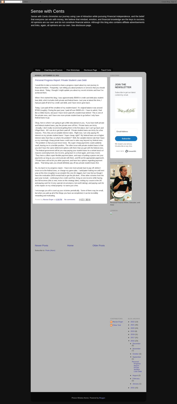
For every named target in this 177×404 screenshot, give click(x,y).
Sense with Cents (47, 11)
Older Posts (99, 245)
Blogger (102, 398)
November (137, 349)
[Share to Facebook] (87, 200)
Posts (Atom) (50, 250)
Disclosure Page (90, 70)
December (137, 344)
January (136, 384)
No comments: (70, 199)
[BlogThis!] (82, 200)
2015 (133, 388)
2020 (133, 328)
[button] (126, 108)
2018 (133, 334)
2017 (133, 337)
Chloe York (117, 325)
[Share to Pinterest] (89, 200)
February (136, 379)
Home (37, 70)
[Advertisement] (88, 47)
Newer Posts (41, 245)
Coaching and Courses (53, 70)
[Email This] (80, 200)
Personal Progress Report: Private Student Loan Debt (61, 80)
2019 (133, 331)
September (137, 357)
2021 (133, 325)
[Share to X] (85, 200)
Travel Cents (106, 70)
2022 (133, 322)
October (136, 354)
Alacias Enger (118, 322)
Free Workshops (73, 70)
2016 (133, 341)
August (135, 375)
